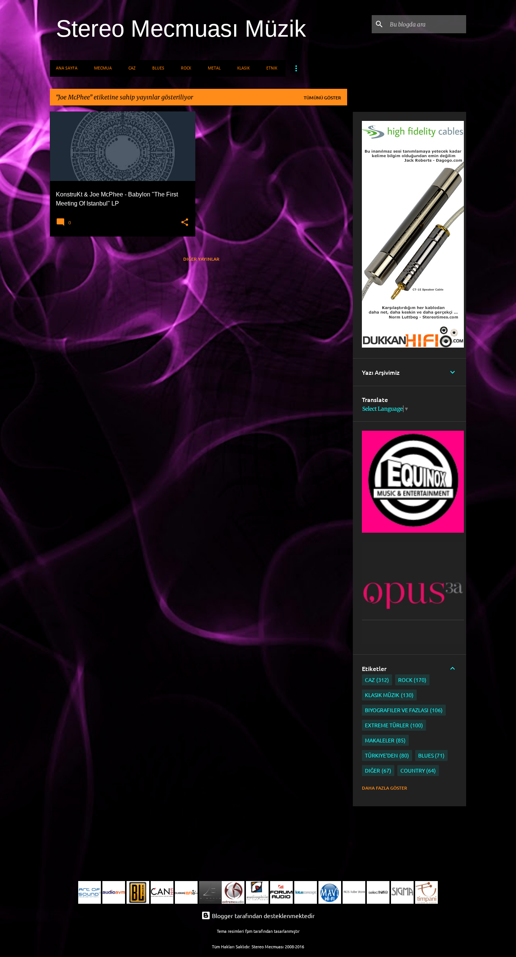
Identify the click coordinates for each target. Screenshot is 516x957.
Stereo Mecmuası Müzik (181, 28)
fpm (248, 931)
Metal (214, 68)
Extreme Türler (393, 725)
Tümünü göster (322, 97)
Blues (158, 68)
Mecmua (103, 68)
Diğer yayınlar (201, 259)
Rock (186, 68)
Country (417, 770)
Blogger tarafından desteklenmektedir (262, 915)
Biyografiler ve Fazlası (403, 710)
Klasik (243, 68)
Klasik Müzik (388, 694)
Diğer (377, 770)
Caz (132, 68)
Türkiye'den (386, 755)
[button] (184, 222)
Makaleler (384, 740)
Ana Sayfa (66, 68)
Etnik (271, 68)
